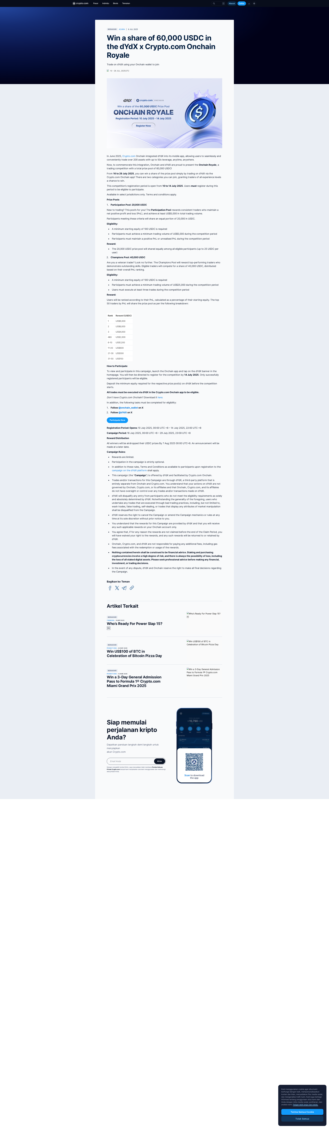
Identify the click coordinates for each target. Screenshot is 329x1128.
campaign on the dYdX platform (129, 470)
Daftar (241, 3)
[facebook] (110, 588)
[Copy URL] (132, 588)
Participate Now (117, 420)
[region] (302, 1105)
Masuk (232, 3)
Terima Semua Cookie (302, 1112)
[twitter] (117, 588)
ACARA (122, 29)
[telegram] (124, 588)
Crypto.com (128, 156)
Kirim (159, 761)
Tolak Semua (302, 1118)
